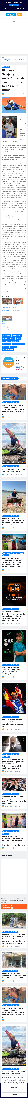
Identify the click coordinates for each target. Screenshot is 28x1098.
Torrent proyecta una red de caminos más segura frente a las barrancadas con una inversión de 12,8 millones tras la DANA (13, 938)
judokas (6, 341)
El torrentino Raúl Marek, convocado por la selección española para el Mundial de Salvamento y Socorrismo (14, 409)
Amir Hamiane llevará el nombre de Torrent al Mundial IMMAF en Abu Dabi (13, 722)
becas (6, 338)
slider (22, 344)
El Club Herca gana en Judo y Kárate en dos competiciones (6, 324)
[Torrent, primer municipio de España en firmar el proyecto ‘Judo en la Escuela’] (7, 301)
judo (19, 338)
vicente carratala (9, 349)
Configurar (14, 1094)
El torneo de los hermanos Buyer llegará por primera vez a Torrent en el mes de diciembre (14, 799)
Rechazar (14, 1091)
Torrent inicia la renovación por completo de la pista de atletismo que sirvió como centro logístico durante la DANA (13, 840)
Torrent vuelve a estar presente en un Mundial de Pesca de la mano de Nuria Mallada (13, 521)
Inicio (3, 57)
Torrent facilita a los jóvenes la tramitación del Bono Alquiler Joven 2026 (14, 975)
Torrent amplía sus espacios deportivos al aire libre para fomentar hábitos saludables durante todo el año (13, 562)
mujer (15, 344)
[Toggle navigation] (14, 21)
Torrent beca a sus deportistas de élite (17, 306)
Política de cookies (20, 1083)
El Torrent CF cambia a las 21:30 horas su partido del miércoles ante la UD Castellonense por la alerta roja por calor (14, 616)
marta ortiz (7, 344)
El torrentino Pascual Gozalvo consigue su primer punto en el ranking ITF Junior (11, 670)
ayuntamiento (17, 335)
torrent (6, 346)
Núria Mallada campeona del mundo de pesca (13, 470)
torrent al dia (8, 94)
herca (12, 338)
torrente (14, 346)
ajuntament (7, 335)
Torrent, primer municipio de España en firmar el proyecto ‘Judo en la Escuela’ (6, 307)
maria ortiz (15, 341)
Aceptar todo (14, 1087)
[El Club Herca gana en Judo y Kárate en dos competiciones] (7, 318)
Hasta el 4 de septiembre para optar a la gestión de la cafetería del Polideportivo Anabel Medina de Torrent (14, 763)
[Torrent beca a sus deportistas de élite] (18, 301)
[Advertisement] (14, 38)
